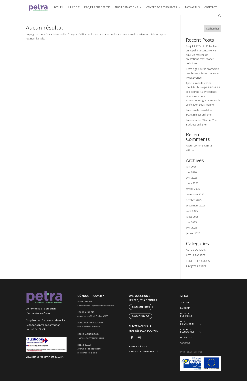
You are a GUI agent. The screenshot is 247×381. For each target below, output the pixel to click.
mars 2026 (192, 183)
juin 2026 (191, 166)
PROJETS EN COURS (198, 261)
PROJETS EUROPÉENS (97, 7)
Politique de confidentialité (143, 351)
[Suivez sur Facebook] (132, 337)
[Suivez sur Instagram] (139, 337)
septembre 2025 (195, 205)
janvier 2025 (193, 233)
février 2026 (193, 188)
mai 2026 (191, 172)
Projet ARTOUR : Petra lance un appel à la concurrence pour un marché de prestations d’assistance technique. (202, 54)
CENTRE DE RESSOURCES (161, 7)
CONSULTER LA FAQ (140, 316)
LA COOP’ (74, 7)
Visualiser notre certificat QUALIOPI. (44, 357)
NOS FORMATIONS (126, 7)
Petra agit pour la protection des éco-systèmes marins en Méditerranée (203, 73)
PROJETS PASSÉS (196, 266)
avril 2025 (191, 227)
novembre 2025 (195, 194)
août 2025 (192, 211)
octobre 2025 (194, 200)
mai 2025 (191, 222)
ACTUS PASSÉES (195, 255)
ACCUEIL (59, 7)
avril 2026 (191, 177)
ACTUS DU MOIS (196, 249)
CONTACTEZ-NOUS (141, 307)
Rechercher (212, 28)
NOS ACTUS (192, 7)
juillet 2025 (192, 216)
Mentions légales (138, 346)
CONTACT (210, 7)
